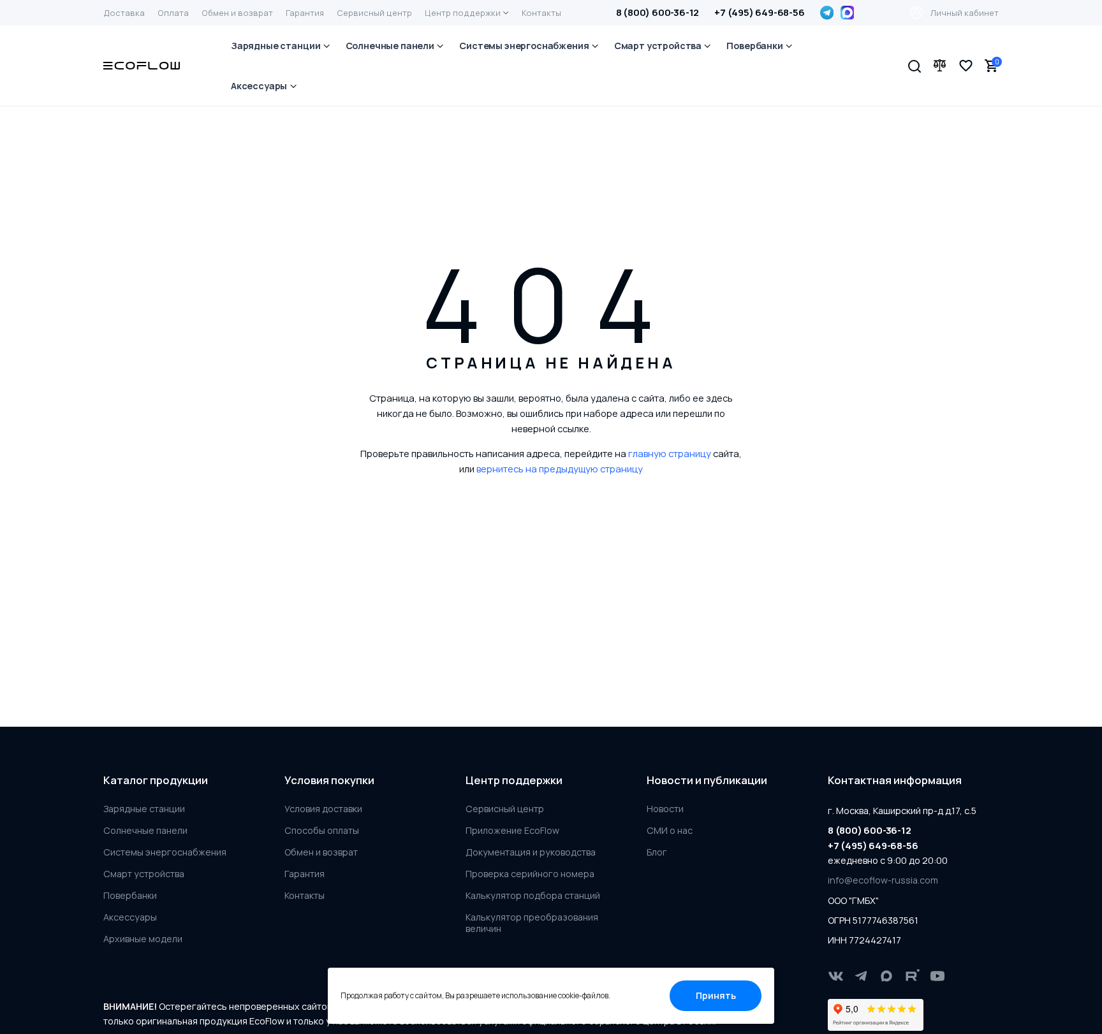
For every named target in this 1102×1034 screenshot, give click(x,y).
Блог (657, 852)
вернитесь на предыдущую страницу (559, 468)
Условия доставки (323, 809)
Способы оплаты (321, 830)
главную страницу (669, 453)
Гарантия (304, 874)
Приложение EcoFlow (512, 830)
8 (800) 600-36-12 (658, 12)
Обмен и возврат (321, 852)
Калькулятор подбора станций (533, 895)
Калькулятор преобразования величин (532, 923)
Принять (716, 995)
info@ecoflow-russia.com (883, 880)
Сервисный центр (505, 809)
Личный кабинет (964, 12)
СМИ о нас (670, 830)
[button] (914, 65)
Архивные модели (142, 939)
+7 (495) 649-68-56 (759, 12)
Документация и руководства (531, 852)
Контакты (304, 895)
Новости (665, 809)
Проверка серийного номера (530, 874)
